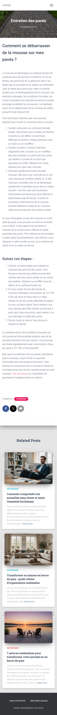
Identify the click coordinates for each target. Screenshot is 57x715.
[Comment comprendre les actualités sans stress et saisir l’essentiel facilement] (28, 468)
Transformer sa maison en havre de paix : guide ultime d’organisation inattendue (28, 579)
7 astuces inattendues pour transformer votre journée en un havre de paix (27, 656)
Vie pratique (21, 399)
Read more (27, 523)
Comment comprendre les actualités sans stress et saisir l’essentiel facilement (26, 497)
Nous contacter (17, 701)
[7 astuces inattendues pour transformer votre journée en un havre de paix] (28, 627)
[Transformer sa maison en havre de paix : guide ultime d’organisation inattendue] (28, 549)
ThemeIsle (38, 708)
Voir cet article (19, 373)
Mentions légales (39, 701)
